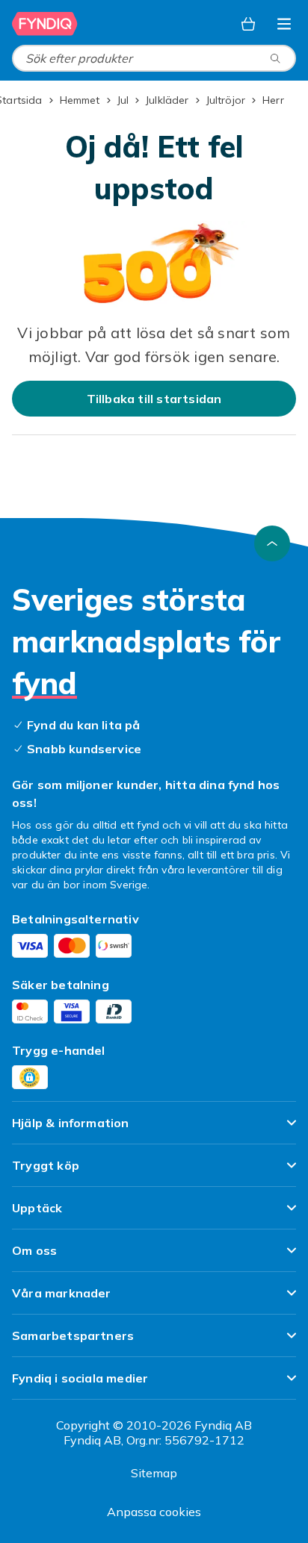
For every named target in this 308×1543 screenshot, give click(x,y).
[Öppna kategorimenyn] (284, 24)
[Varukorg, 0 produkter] (248, 24)
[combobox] (154, 58)
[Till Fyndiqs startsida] (45, 24)
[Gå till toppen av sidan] (272, 543)
